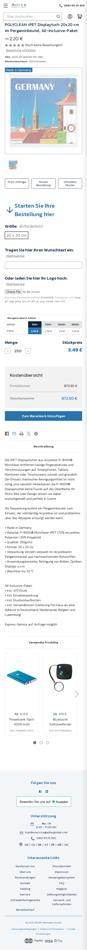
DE (39, 845)
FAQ (61, 883)
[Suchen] (58, 16)
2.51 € (62, 331)
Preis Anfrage (17, 181)
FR (52, 845)
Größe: (24, 226)
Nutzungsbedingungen (24, 929)
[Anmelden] (70, 16)
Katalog (25, 889)
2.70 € (48, 331)
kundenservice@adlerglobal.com (46, 832)
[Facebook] (7, 433)
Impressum (62, 872)
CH (66, 845)
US (26, 845)
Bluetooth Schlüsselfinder (60, 722)
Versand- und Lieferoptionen (61, 902)
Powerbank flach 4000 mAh (22, 722)
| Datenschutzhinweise (50, 929)
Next (77, 694)
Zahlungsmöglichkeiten (62, 894)
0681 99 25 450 (46, 838)
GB (59, 845)
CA (33, 845)
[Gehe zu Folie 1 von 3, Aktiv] (34, 742)
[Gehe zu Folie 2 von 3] (41, 742)
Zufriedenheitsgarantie (25, 900)
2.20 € (75, 331)
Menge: (11, 342)
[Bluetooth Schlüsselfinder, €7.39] (60, 677)
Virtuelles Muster (70, 183)
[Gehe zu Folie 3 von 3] (47, 742)
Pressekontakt (62, 866)
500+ (48, 324)
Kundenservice (25, 866)
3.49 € (34, 331)
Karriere (25, 894)
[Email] (14, 433)
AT (46, 845)
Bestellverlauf (25, 910)
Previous (5, 694)
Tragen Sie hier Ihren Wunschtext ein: (39, 253)
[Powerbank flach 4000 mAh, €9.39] (21, 677)
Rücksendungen (25, 877)
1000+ (62, 324)
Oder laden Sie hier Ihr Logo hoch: (36, 281)
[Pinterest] (36, 433)
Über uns (25, 872)
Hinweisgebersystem (62, 877)
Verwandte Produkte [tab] (43, 642)
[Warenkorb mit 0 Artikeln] (80, 16)
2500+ (75, 324)
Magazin (61, 889)
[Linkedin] (47, 791)
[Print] (21, 433)
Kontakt (25, 883)
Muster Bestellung (43, 183)
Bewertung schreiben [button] (21, 50)
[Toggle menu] (5, 5)
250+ (35, 324)
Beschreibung (44, 446)
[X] (29, 433)
